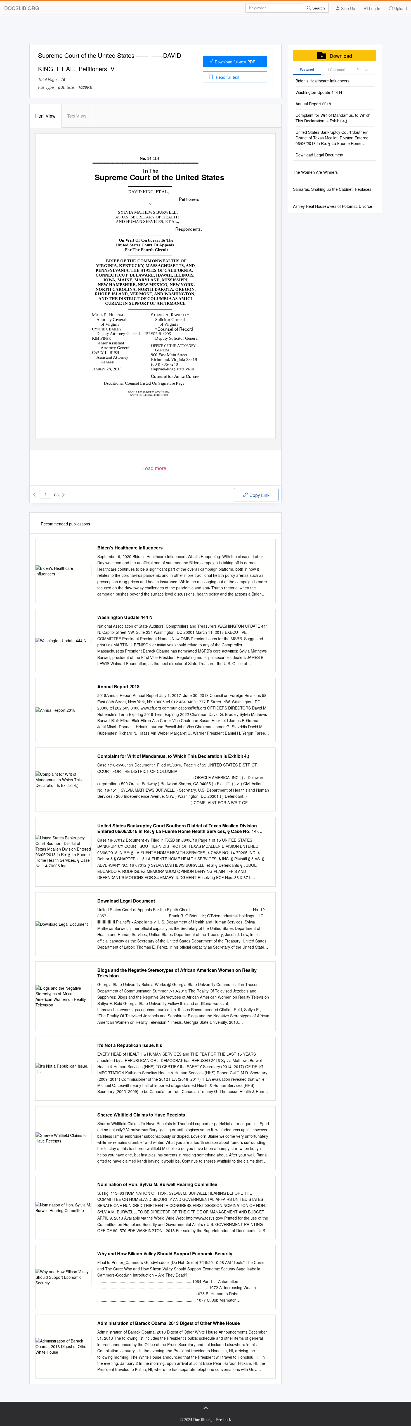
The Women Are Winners (315, 172)
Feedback (223, 1420)
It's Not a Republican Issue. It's (129, 1045)
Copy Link (259, 495)
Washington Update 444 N (125, 617)
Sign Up (347, 8)
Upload (400, 8)
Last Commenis (334, 69)
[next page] (63, 495)
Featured (307, 69)
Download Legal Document (126, 901)
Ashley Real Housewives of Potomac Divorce (332, 206)
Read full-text (227, 77)
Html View (45, 116)
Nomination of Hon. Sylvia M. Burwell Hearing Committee (157, 1184)
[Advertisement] (205, 31)
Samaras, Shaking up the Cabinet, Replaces (332, 189)
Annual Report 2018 (118, 686)
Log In (374, 8)
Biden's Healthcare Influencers (130, 548)
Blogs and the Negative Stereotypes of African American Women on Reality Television (177, 973)
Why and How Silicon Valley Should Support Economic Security (164, 1253)
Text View (76, 116)
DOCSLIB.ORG (21, 7)
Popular (362, 69)
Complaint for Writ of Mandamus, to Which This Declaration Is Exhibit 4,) (173, 756)
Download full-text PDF (235, 62)
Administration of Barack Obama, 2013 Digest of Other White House (168, 1323)
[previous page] (34, 495)
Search (318, 8)
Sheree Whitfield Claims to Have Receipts (141, 1115)
